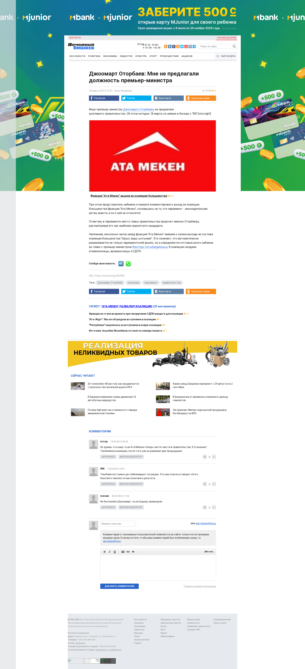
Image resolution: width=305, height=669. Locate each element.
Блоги (163, 626)
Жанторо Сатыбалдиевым (150, 247)
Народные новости (170, 619)
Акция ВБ (186, 56)
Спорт (153, 56)
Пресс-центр (220, 623)
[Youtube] (186, 46)
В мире (137, 643)
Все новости (77, 56)
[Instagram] (190, 46)
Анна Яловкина (123, 90)
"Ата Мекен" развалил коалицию (126, 306)
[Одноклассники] (178, 46)
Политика (94, 56)
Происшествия (169, 56)
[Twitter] (182, 46)
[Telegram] (194, 46)
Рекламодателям (226, 38)
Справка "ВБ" (193, 630)
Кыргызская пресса (171, 623)
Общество (126, 56)
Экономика (110, 56)
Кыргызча (75, 38)
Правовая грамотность (198, 626)
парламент (150, 282)
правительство (172, 282)
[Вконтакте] (169, 46)
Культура (140, 56)
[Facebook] (173, 46)
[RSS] (165, 46)
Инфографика (168, 636)
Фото (163, 630)
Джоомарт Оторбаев (110, 282)
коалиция (133, 282)
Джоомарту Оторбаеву (138, 109)
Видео (164, 633)
